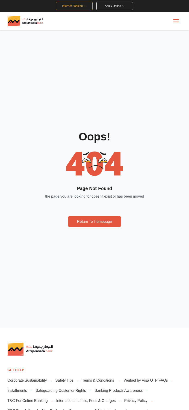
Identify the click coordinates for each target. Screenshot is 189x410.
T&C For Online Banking (27, 401)
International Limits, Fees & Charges (86, 401)
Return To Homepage (94, 221)
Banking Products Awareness (118, 390)
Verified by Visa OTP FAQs (146, 380)
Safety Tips (64, 380)
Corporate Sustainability (27, 380)
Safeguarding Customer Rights (60, 390)
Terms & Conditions (98, 380)
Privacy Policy (136, 401)
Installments (17, 390)
